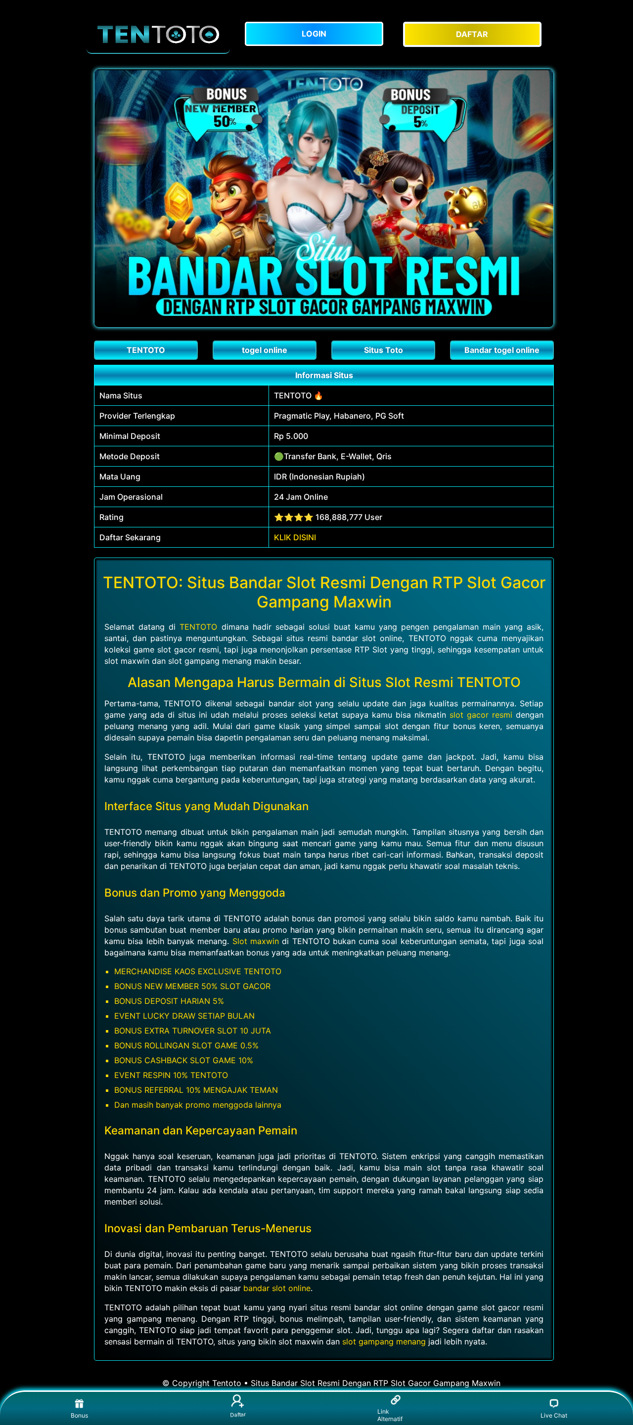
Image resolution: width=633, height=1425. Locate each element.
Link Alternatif (390, 1415)
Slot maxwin (255, 941)
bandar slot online (277, 1288)
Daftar (237, 1416)
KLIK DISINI (295, 537)
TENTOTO (198, 627)
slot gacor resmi (481, 715)
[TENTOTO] (158, 34)
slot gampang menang (384, 1341)
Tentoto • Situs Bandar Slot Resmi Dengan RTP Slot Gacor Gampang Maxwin (356, 1383)
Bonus (79, 1415)
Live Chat (554, 1415)
